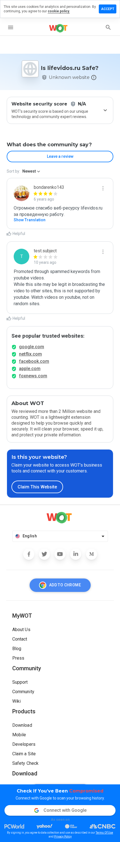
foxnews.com (33, 375)
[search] (108, 27)
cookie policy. (59, 11)
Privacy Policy (63, 836)
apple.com (29, 368)
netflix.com (30, 354)
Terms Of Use (104, 832)
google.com (31, 346)
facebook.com (34, 361)
